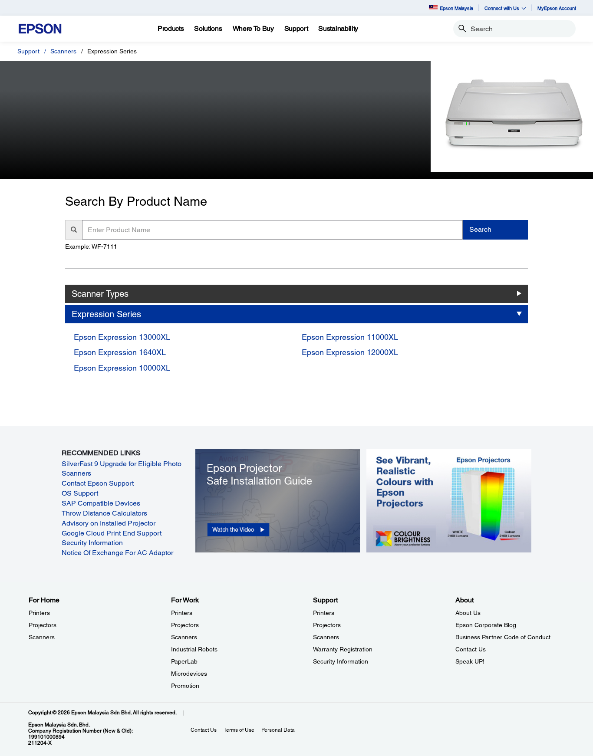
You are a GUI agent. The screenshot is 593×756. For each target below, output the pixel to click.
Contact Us (470, 649)
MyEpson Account (556, 8)
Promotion (185, 685)
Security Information (92, 543)
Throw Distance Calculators (104, 513)
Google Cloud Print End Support (111, 533)
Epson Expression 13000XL (122, 337)
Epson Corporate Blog (485, 624)
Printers (39, 612)
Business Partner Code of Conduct (502, 637)
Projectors (42, 624)
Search (480, 229)
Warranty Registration (342, 649)
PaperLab (184, 661)
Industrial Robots (194, 649)
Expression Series (106, 314)
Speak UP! (469, 661)
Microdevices (189, 673)
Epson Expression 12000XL (350, 352)
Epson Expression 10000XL (122, 367)
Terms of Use (239, 730)
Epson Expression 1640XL (120, 352)
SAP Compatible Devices (101, 503)
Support (28, 51)
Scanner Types (100, 294)
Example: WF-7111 (91, 246)
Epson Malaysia (456, 8)
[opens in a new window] (277, 500)
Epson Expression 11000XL (350, 337)
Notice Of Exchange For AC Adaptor (117, 553)
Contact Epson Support (98, 483)
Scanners (63, 51)
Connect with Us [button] (501, 8)
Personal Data (278, 730)
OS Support (80, 493)
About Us (468, 612)
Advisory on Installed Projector (108, 523)
